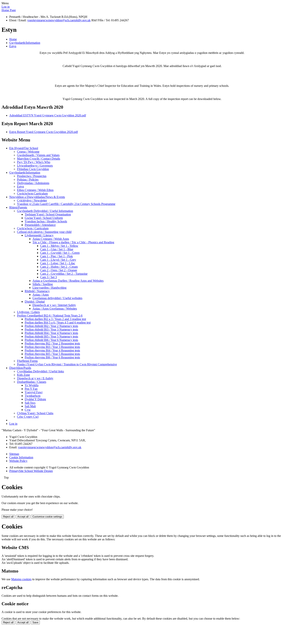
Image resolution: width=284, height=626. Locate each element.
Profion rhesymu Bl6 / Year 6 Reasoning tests (52, 357)
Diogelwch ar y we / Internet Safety (54, 305)
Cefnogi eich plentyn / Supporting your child (44, 231)
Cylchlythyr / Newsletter (32, 200)
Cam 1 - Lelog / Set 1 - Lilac (57, 263)
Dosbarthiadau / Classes (31, 381)
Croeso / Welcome (28, 151)
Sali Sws (30, 402)
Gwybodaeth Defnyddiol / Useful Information (45, 211)
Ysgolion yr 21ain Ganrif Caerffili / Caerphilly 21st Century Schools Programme (66, 204)
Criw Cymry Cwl (27, 416)
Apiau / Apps (40, 294)
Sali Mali (30, 406)
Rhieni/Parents (18, 207)
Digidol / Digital (35, 301)
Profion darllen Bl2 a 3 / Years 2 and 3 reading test (55, 319)
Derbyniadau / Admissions (33, 183)
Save (35, 622)
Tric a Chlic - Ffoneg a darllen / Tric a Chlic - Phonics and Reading (73, 242)
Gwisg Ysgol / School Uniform (44, 218)
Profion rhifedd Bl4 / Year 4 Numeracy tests (51, 333)
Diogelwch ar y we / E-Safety (35, 378)
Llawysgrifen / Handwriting (49, 287)
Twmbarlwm (32, 395)
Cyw (28, 409)
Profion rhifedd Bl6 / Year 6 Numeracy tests (51, 340)
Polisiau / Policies (27, 179)
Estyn (12, 46)
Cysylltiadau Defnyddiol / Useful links (40, 371)
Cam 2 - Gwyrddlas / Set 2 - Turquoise (64, 273)
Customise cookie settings (47, 516)
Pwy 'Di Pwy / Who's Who (33, 162)
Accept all (23, 516)
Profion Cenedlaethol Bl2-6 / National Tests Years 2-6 (49, 315)
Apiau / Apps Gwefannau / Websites (54, 308)
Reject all (8, 516)
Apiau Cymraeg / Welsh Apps (50, 238)
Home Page (9, 10)
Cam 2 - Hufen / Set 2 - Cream (59, 266)
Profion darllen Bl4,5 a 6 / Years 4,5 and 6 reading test (58, 322)
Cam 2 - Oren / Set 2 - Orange (58, 270)
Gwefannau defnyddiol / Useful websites (57, 298)
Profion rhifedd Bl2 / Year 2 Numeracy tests (51, 326)
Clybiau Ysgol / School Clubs (35, 413)
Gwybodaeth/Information (24, 42)
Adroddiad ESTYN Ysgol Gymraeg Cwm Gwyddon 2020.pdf (47, 115)
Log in (6, 6)
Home (13, 39)
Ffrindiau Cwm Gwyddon (33, 169)
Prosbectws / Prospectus (31, 176)
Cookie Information (21, 457)
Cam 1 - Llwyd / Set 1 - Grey (58, 259)
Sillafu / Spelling (42, 284)
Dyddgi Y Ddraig (35, 399)
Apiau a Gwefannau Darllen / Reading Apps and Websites (68, 280)
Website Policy (18, 460)
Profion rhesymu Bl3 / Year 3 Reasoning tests (52, 347)
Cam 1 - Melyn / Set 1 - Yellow (59, 245)
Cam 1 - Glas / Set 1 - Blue (56, 249)
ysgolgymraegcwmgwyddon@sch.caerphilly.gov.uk (59, 20)
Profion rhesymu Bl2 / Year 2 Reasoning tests (52, 343)
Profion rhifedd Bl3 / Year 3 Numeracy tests (51, 329)
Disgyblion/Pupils (20, 367)
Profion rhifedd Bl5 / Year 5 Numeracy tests (51, 336)
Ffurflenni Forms (27, 361)
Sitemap (14, 454)
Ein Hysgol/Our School (23, 148)
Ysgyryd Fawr (34, 392)
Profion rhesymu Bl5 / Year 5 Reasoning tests (52, 354)
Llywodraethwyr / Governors (35, 165)
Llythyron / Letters (28, 312)
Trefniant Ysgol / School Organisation (48, 214)
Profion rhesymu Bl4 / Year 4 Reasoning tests (52, 350)
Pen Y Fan (31, 388)
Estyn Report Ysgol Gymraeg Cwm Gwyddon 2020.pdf (43, 131)
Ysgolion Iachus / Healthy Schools (46, 221)
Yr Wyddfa (31, 385)
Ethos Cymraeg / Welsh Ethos (35, 190)
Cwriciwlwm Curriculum (32, 193)
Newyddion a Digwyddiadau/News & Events (37, 197)
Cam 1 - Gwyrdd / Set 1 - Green (60, 252)
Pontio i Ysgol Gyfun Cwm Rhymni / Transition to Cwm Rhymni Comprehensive (67, 364)
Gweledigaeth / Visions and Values (38, 155)
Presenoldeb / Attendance (40, 224)
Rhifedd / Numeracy (37, 291)
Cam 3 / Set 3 (48, 277)
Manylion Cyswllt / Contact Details (38, 158)
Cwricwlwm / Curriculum (32, 228)
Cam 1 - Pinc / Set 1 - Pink (56, 256)
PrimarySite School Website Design (31, 471)
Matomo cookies (21, 579)
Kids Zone (23, 374)
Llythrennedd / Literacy (39, 235)
